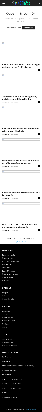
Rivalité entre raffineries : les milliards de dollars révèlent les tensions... (21, 162)
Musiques (5, 324)
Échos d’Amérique (8, 271)
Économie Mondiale (9, 255)
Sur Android (6, 357)
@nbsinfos (21, 242)
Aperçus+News (7, 339)
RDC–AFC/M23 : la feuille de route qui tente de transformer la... (19, 226)
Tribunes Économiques (10, 261)
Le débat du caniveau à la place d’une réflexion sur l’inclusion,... (20, 130)
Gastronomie (6, 311)
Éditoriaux (5, 296)
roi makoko (5, 70)
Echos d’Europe (7, 277)
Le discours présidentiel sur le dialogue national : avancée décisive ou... (21, 65)
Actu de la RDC (7, 265)
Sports (4, 327)
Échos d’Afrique (7, 268)
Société (4, 314)
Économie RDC (7, 258)
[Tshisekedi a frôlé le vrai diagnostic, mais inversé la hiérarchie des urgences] (21, 84)
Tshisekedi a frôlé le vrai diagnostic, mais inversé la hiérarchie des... (19, 97)
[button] (3, 3)
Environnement (7, 342)
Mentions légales (31, 409)
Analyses (5, 293)
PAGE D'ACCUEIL (28, 28)
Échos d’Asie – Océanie (10, 274)
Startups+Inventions (9, 346)
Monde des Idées (8, 299)
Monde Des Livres (8, 321)
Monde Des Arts (8, 317)
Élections (5, 281)
